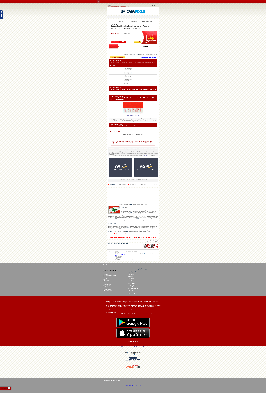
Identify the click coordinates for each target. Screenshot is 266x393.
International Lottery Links (133, 386)
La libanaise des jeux (146, 155)
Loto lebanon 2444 (107, 290)
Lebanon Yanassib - (137, 269)
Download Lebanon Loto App (109, 270)
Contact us (105, 274)
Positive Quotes (106, 286)
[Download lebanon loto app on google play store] (133, 327)
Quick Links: (106, 264)
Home (104, 271)
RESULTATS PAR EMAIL (139, 1)
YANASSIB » (129, 1)
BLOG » (148, 1)
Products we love (107, 289)
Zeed (104, 279)
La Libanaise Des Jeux (134, 226)
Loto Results (106, 281)
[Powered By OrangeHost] (133, 368)
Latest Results (131, 274)
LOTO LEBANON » (113, 1)
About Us (105, 273)
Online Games (106, 285)
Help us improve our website (109, 275)
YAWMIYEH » (122, 1)
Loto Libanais (106, 280)
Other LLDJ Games (107, 284)
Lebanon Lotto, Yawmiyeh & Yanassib (125, 313)
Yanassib (105, 283)
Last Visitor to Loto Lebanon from (133, 346)
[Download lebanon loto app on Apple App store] (133, 337)
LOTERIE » (104, 1)
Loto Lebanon (106, 276)
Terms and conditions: (110, 298)
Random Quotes (107, 288)
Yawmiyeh (105, 278)
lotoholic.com (116, 380)
